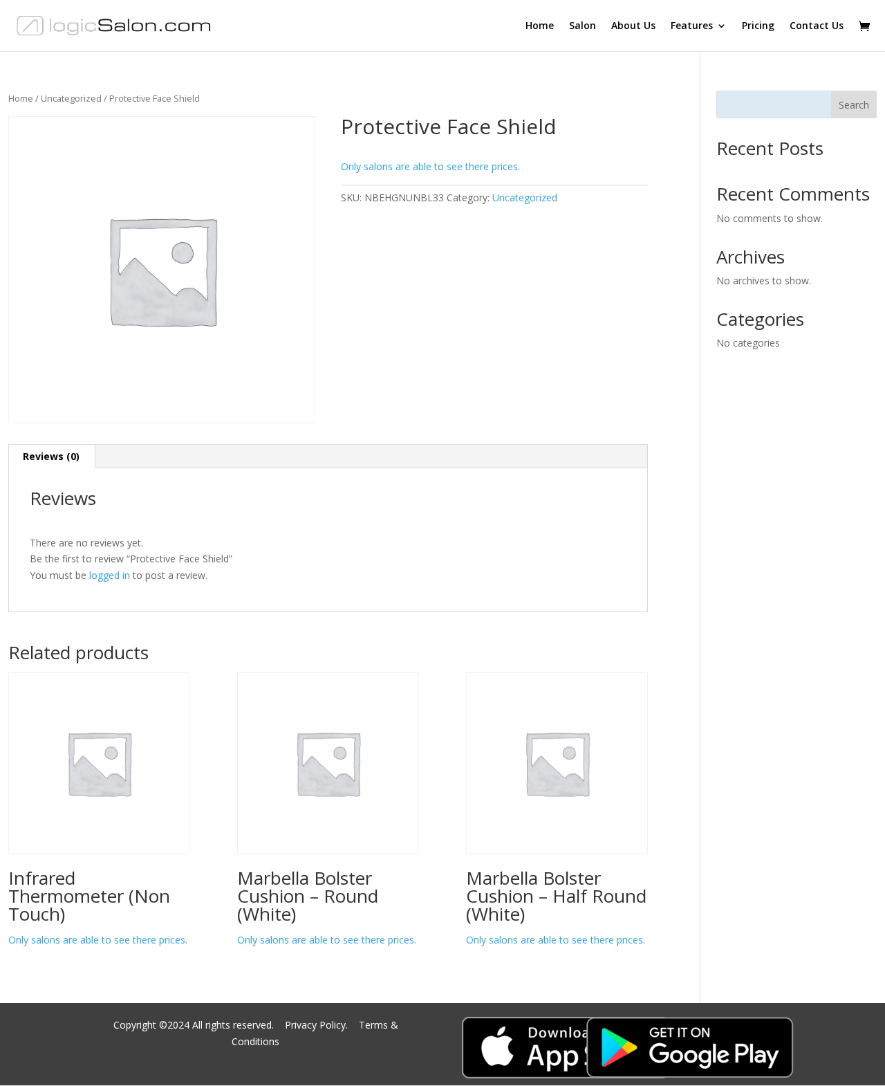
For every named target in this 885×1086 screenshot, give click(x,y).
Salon (582, 26)
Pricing (758, 26)
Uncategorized (71, 98)
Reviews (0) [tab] (51, 456)
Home (539, 26)
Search (854, 104)
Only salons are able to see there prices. (430, 166)
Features (692, 26)
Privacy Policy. (318, 1024)
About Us (633, 26)
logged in (109, 575)
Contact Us (817, 26)
